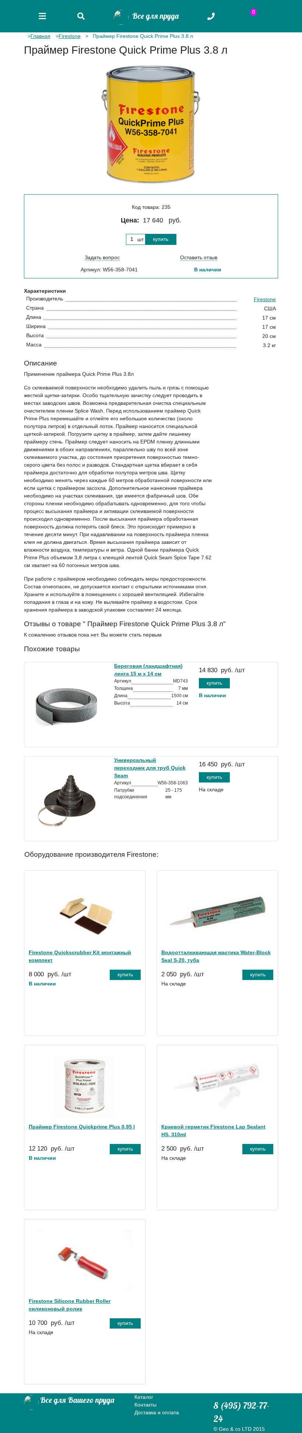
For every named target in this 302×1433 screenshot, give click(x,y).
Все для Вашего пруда (77, 1400)
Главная (40, 36)
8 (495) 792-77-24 (242, 1412)
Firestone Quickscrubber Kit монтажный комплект (80, 956)
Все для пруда (154, 16)
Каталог (143, 1397)
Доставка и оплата (156, 1412)
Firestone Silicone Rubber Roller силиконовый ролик (69, 1305)
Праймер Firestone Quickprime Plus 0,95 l (82, 1127)
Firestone (70, 36)
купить (160, 239)
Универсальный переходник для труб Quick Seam (150, 767)
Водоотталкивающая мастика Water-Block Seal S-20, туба (216, 956)
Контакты (145, 1405)
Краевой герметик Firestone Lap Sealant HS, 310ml (213, 1130)
